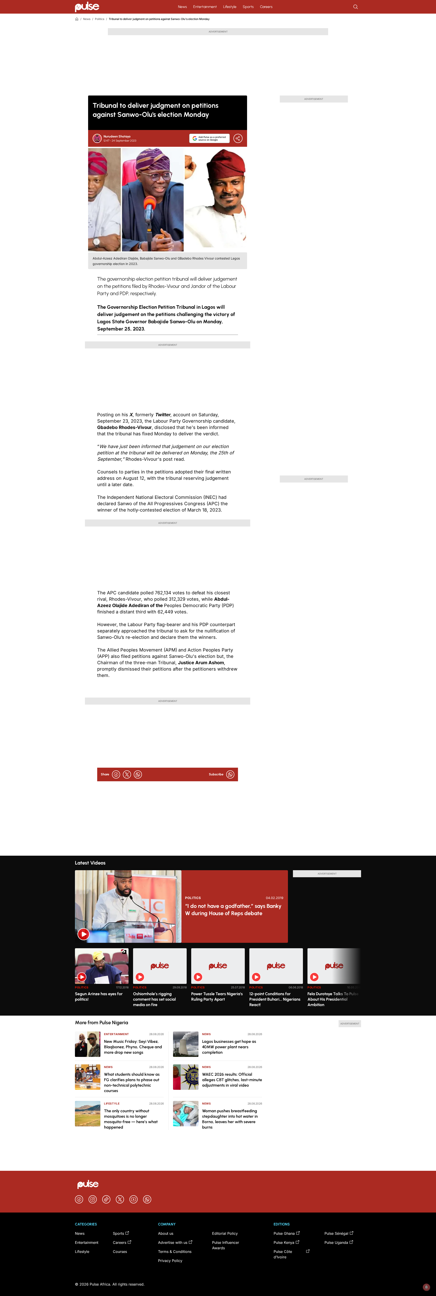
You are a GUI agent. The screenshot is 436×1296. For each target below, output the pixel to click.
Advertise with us (172, 1242)
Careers (266, 7)
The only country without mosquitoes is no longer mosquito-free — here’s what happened (131, 1119)
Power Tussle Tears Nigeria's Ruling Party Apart (217, 996)
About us (165, 1233)
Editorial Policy (225, 1233)
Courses (120, 1251)
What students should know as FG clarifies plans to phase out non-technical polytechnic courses (132, 1082)
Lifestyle (229, 7)
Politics (99, 19)
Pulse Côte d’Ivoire (283, 1254)
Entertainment (205, 7)
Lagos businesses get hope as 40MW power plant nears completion (229, 1047)
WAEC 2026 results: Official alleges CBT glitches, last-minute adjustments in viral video (232, 1080)
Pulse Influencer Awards (225, 1245)
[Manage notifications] (426, 1287)
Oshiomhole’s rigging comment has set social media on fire (154, 999)
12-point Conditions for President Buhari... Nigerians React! (274, 999)
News (182, 7)
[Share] (238, 138)
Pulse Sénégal (336, 1233)
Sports (248, 7)
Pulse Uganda (336, 1242)
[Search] (356, 7)
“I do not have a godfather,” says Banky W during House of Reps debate (233, 909)
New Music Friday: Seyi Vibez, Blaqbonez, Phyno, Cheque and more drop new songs (133, 1047)
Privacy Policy (170, 1260)
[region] (218, 979)
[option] (102, 980)
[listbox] (218, 979)
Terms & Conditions (174, 1251)
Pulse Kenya (284, 1242)
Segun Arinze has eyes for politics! (99, 996)
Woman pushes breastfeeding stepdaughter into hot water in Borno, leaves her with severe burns (230, 1119)
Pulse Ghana (284, 1233)
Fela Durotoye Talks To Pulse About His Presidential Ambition (333, 999)
